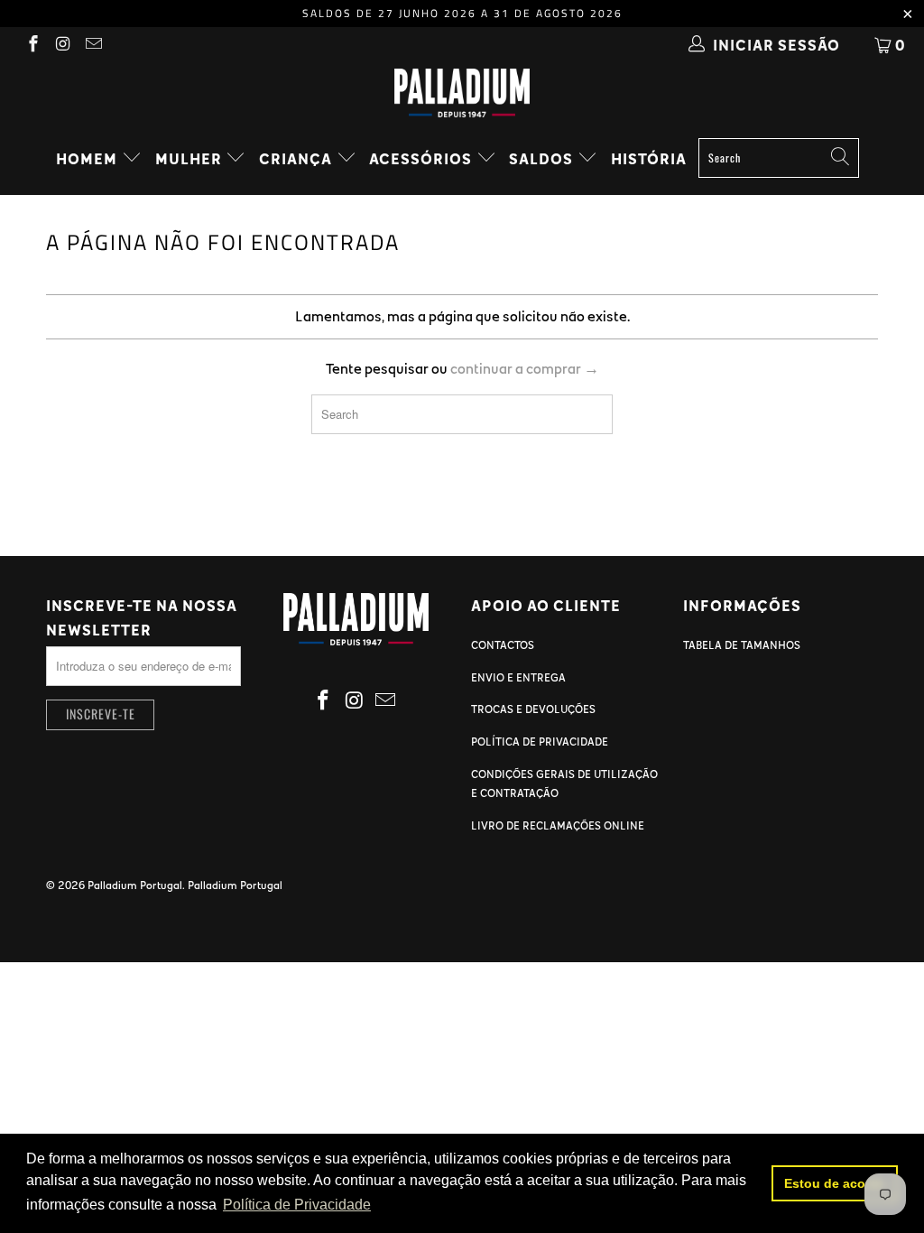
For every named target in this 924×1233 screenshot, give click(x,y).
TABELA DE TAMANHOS (741, 644)
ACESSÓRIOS (422, 158)
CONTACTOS (502, 644)
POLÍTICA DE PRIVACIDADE (539, 741)
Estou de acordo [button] (835, 1183)
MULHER (190, 158)
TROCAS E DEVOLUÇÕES (533, 708)
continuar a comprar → (524, 368)
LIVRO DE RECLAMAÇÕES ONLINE (557, 825)
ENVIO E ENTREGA (518, 677)
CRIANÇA (297, 158)
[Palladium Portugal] (462, 93)
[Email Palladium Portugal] (92, 45)
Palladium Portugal (135, 884)
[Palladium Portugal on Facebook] (32, 45)
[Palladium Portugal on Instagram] (62, 45)
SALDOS (543, 158)
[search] (778, 158)
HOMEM (88, 158)
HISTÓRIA (649, 158)
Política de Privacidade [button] (297, 1204)
